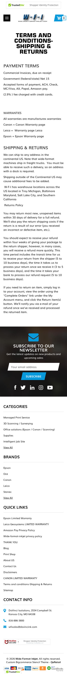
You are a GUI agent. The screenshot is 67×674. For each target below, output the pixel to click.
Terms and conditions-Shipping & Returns (27, 584)
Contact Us (9, 566)
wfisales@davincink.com (23, 626)
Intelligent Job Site (14, 441)
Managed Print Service (16, 417)
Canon (7, 479)
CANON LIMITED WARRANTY (20, 578)
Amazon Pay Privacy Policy (19, 530)
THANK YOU (10, 542)
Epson (7, 467)
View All (8, 447)
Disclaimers (10, 572)
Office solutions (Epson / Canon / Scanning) (29, 429)
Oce (5, 473)
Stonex (7, 491)
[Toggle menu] (6, 18)
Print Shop (9, 554)
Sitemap (8, 590)
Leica (6, 485)
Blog (6, 548)
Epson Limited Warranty (17, 518)
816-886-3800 (16, 620)
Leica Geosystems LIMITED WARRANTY (26, 524)
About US (8, 560)
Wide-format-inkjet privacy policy (22, 536)
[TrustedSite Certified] (33, 5)
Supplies (8, 435)
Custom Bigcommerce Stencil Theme (27, 662)
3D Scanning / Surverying (18, 423)
